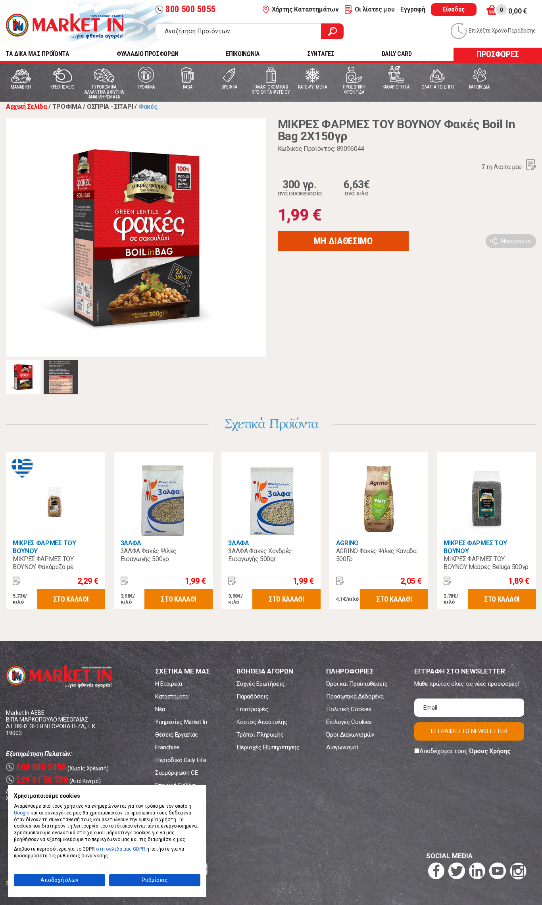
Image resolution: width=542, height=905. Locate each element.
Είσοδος (454, 9)
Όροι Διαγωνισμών (350, 734)
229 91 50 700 (38, 780)
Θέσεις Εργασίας (176, 734)
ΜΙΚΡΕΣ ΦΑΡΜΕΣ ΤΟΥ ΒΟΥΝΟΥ (44, 547)
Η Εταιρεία (168, 683)
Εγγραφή (412, 9)
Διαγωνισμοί (342, 747)
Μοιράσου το (516, 241)
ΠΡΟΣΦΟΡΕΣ (498, 54)
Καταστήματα (171, 696)
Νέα (160, 709)
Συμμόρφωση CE (176, 772)
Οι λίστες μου (375, 9)
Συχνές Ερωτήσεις (260, 683)
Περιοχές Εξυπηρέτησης (267, 747)
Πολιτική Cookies (348, 709)
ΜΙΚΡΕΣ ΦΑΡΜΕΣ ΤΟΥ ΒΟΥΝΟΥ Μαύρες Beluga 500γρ (486, 563)
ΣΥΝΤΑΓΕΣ (320, 54)
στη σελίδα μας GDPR (120, 849)
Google (21, 813)
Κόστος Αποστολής (261, 722)
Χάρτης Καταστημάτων (305, 9)
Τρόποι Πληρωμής (259, 734)
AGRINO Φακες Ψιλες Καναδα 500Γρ (376, 555)
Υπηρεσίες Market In (181, 722)
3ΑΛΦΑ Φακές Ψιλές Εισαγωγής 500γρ (149, 555)
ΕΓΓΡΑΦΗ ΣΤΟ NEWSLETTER (469, 731)
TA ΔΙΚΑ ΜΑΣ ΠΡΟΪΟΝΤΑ (37, 54)
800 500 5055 (186, 9)
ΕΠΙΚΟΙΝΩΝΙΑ (242, 54)
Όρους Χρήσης (490, 751)
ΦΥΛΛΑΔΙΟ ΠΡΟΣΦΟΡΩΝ (148, 54)
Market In (64, 26)
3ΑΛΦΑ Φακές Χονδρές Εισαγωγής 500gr (260, 555)
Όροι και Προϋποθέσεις (356, 683)
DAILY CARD (397, 54)
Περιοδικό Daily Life (180, 760)
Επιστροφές (252, 709)
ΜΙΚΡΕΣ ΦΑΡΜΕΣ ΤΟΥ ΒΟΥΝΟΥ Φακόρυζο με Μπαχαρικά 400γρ (43, 567)
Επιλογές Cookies (349, 722)
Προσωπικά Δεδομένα (354, 696)
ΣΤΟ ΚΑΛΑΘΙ (71, 599)
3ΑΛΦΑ (131, 543)
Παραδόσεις (252, 696)
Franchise (167, 747)
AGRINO (347, 543)
